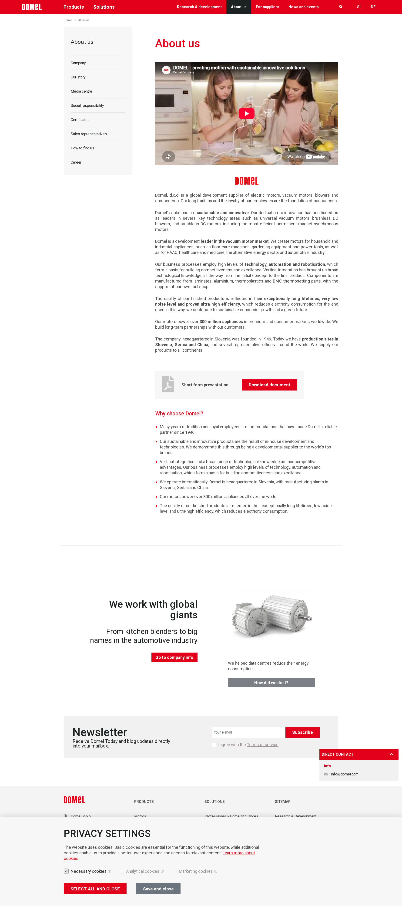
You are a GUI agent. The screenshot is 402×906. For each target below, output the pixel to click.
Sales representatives (89, 134)
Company (78, 63)
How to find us (82, 148)
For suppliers (267, 7)
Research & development (199, 7)
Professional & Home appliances (231, 816)
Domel (68, 20)
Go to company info (174, 657)
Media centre (81, 91)
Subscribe (302, 732)
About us (239, 7)
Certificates (80, 120)
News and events (303, 7)
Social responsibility (87, 105)
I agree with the (248, 745)
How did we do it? (271, 682)
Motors (140, 816)
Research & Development (295, 816)
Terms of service (262, 744)
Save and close (158, 889)
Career (76, 162)
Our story (78, 77)
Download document (269, 384)
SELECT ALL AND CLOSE (95, 889)
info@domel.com (344, 774)
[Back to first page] (32, 7)
